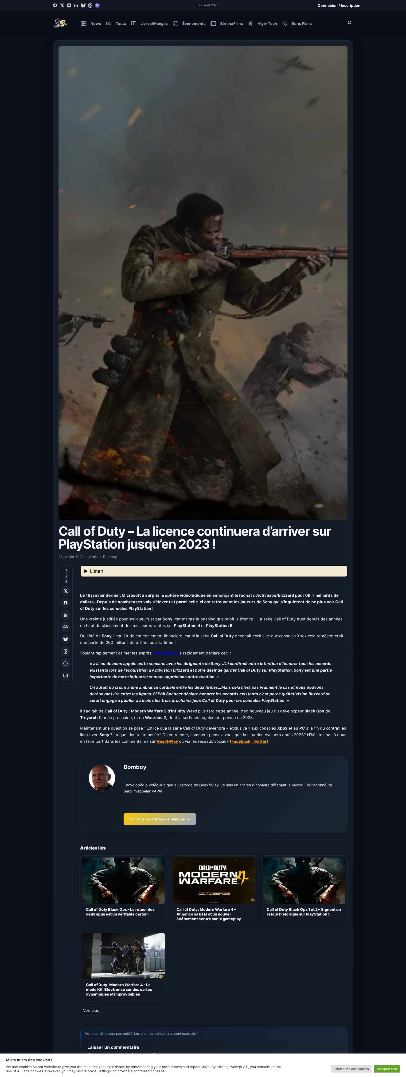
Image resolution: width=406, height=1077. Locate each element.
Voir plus (91, 1010)
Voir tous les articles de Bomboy (159, 819)
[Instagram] (69, 5)
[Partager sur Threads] (65, 651)
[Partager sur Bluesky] (65, 639)
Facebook (240, 741)
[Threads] (90, 5)
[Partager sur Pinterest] (65, 627)
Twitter (260, 741)
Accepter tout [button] (387, 1069)
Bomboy (135, 767)
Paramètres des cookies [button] (351, 1069)
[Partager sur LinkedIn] (65, 615)
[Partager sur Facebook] (65, 603)
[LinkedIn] (76, 5)
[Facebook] (55, 5)
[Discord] (97, 5)
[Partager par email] (65, 676)
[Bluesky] (83, 5)
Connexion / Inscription (339, 5)
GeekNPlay (167, 741)
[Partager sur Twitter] (65, 591)
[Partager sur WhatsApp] (65, 663)
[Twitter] (62, 5)
